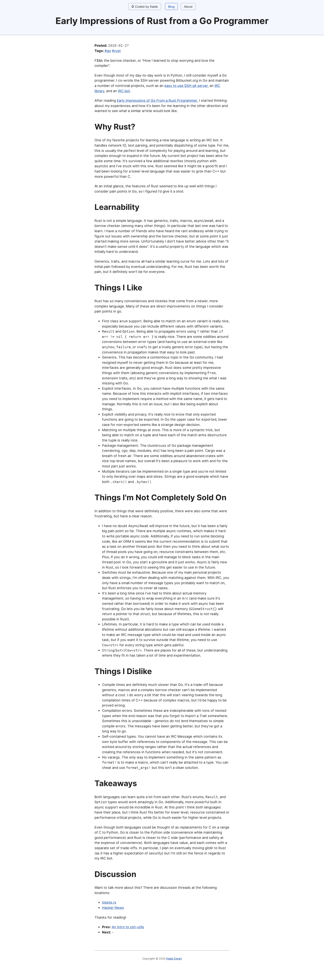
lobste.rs (109, 902)
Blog (171, 6)
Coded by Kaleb (146, 6)
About (188, 6)
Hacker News (113, 907)
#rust (116, 51)
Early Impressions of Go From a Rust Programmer (157, 100)
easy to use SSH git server (186, 86)
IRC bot (124, 91)
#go (108, 51)
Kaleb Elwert (174, 958)
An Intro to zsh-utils (128, 927)
